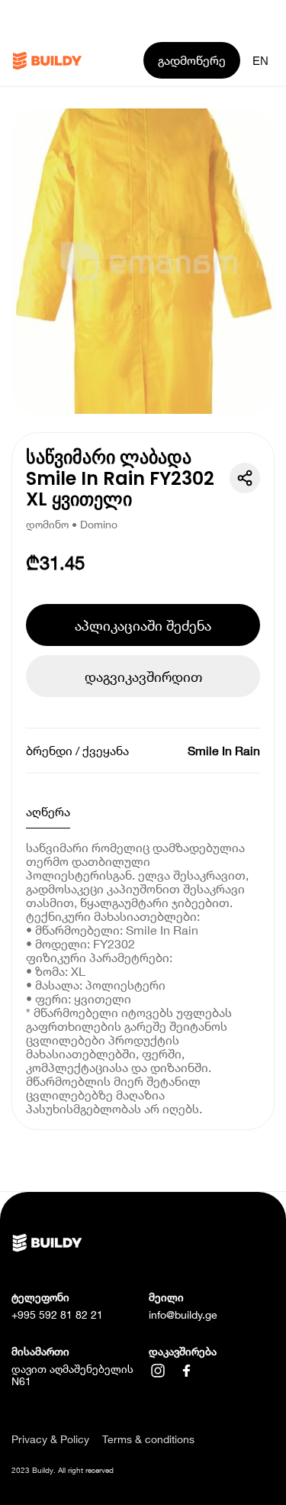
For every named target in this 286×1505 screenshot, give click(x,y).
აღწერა (48, 811)
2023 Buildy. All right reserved (62, 1469)
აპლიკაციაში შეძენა (143, 625)
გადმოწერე (192, 60)
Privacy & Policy (50, 1439)
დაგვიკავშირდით (143, 676)
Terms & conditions (148, 1439)
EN (260, 60)
